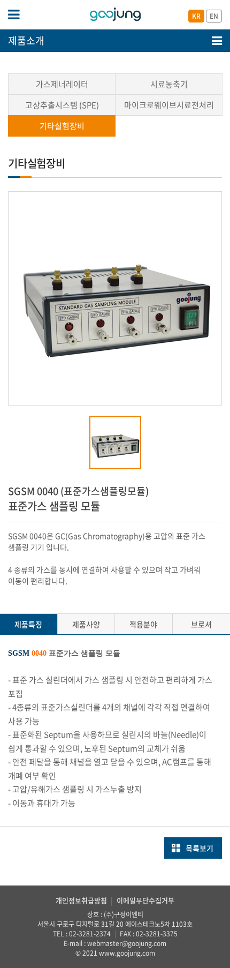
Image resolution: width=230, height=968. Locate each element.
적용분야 (143, 624)
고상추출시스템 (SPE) (62, 105)
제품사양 (86, 624)
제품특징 (28, 624)
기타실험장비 (62, 126)
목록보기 (199, 848)
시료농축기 (169, 84)
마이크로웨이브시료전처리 (169, 105)
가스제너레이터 (62, 84)
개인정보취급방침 (81, 900)
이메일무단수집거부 (145, 900)
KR (196, 16)
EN (214, 16)
